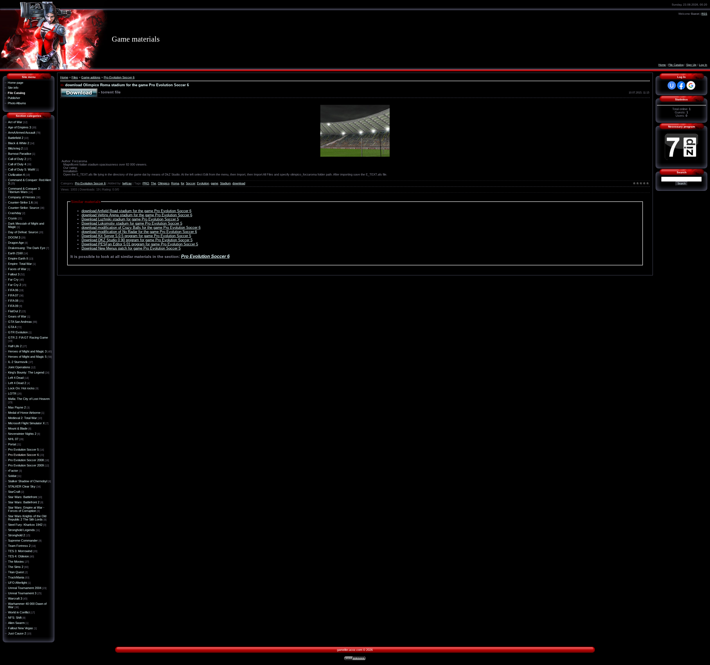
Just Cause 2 (17, 633)
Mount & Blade (17, 428)
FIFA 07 (13, 295)
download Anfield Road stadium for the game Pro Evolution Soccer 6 (136, 211)
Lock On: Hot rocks (21, 388)
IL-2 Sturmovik (18, 362)
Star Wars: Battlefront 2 (23, 502)
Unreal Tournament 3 (22, 593)
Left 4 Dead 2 (17, 383)
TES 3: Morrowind (20, 551)
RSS (704, 13)
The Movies (16, 561)
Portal (12, 444)
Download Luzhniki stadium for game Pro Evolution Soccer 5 (130, 219)
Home (662, 64)
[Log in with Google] (690, 85)
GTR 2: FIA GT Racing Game (28, 337)
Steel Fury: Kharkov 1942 (25, 524)
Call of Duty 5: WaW (21, 169)
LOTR (12, 393)
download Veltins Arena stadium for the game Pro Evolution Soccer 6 (137, 215)
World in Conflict (19, 612)
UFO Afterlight (17, 582)
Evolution (203, 183)
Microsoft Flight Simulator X (26, 423)
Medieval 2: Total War (22, 418)
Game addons (90, 77)
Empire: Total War (20, 263)
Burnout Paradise (19, 153)
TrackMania (16, 577)
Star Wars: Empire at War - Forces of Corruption (26, 509)
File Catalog (676, 64)
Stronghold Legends (21, 530)
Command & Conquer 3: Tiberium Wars (24, 190)
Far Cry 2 (14, 284)
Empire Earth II (18, 258)
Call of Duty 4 (17, 164)
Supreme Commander (23, 540)
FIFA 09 (13, 306)
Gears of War (17, 316)
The (153, 183)
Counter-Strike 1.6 (20, 202)
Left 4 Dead (16, 377)
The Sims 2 (15, 566)
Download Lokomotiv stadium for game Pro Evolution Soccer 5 (132, 223)
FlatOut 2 (14, 311)
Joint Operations (19, 367)
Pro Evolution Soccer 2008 (26, 460)
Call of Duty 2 (17, 159)
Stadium (225, 183)
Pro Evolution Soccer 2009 (26, 465)
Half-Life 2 (15, 346)
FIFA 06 (13, 290)
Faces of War (17, 269)
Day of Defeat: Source (23, 232)
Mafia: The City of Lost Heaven (29, 398)
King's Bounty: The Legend (26, 372)
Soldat (12, 476)
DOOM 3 (14, 237)
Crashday (14, 213)
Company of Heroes (21, 197)
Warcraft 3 (15, 598)
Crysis (12, 218)
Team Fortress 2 (19, 545)
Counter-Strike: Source (23, 207)
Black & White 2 (18, 143)
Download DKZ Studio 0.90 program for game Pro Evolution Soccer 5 (137, 240)
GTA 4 (12, 327)
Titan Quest (16, 572)
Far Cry (13, 279)
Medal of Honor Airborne (24, 412)
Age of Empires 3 (19, 127)
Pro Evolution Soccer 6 (23, 454)
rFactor (13, 470)
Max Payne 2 (17, 407)
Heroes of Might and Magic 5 (27, 356)
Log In (703, 64)
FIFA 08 (13, 300)
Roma (175, 183)
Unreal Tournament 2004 (24, 588)
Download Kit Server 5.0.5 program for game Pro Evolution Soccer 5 (136, 236)
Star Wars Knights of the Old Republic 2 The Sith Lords (27, 517)
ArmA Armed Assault (21, 132)
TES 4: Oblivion (18, 556)
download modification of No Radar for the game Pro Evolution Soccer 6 (139, 232)
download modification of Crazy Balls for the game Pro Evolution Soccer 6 (141, 227)
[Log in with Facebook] (681, 85)
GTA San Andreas (20, 321)
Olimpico (163, 183)
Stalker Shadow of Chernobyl (27, 481)
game (214, 183)
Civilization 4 (16, 174)
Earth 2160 (15, 253)
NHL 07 (13, 439)
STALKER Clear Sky (22, 486)
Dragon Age (16, 242)
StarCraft (14, 491)
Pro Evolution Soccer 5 (23, 449)
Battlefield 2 (15, 137)
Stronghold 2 (16, 535)
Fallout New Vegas (20, 628)
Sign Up (691, 64)
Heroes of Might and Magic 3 (27, 351)
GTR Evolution (18, 332)
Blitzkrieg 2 (15, 148)
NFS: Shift (15, 617)
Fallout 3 (13, 274)
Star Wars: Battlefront (22, 497)
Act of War (15, 122)
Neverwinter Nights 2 (22, 433)
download (238, 183)
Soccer (190, 183)
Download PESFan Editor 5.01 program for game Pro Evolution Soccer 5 (140, 244)
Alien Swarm (16, 623)
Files (75, 77)
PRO (146, 183)
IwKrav (127, 183)
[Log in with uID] (672, 85)
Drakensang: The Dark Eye (26, 248)
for (182, 183)
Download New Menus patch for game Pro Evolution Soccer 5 (131, 248)
